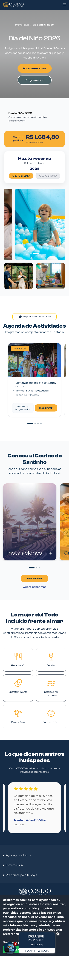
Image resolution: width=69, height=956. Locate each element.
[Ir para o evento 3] (38, 423)
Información (14, 865)
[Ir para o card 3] (39, 567)
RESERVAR (34, 578)
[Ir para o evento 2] (35, 423)
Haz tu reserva (34, 68)
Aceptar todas (16, 949)
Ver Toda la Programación (22, 408)
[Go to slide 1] (31, 253)
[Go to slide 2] (36, 253)
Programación (34, 80)
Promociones (22, 25)
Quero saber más (34, 586)
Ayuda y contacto (18, 855)
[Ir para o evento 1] (30, 423)
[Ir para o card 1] (31, 567)
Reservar (46, 408)
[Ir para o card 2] (36, 567)
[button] (65, 4)
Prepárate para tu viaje (21, 875)
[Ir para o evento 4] (41, 423)
